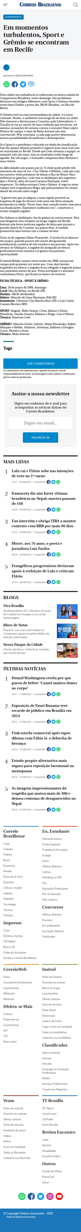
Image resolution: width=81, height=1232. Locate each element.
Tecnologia (9, 904)
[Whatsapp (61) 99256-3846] (22, 1197)
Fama (6, 976)
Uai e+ (46, 1182)
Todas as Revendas (14, 1152)
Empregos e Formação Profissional (55, 1071)
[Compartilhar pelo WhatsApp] (58, 483)
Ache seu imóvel (51, 976)
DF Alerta (48, 1108)
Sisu (44, 883)
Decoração (48, 1015)
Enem (45, 861)
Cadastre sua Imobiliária (56, 1037)
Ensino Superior (51, 844)
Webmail (8, 999)
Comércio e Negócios (54, 1089)
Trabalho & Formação (55, 849)
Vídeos (7, 1136)
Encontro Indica (51, 1156)
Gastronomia (11, 988)
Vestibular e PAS (52, 877)
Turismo (8, 910)
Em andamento (51, 925)
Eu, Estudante (55, 831)
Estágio (46, 855)
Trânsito (8, 915)
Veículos (47, 1063)
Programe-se (11, 1019)
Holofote (8, 898)
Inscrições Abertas (53, 931)
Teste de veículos (13, 1124)
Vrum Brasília (50, 1124)
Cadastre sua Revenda (16, 1158)
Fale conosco (49, 899)
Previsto (47, 920)
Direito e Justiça (13, 936)
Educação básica (52, 838)
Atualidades (49, 1150)
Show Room (49, 1010)
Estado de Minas (52, 1171)
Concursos (52, 907)
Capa (6, 843)
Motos (7, 1141)
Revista (46, 1145)
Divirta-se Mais (17, 1006)
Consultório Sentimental (17, 982)
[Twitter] (23, 86)
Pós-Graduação (51, 894)
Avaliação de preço (14, 1130)
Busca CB (9, 947)
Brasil (6, 860)
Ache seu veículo (13, 1108)
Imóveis (47, 1058)
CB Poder (47, 1119)
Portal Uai (48, 1176)
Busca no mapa (51, 988)
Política (7, 854)
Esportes (8, 882)
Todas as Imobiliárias (54, 1032)
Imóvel (49, 969)
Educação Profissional (55, 888)
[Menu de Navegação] (6, 5)
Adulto (46, 1078)
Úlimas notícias (51, 999)
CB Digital (9, 941)
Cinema (7, 1014)
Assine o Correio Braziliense (19, 958)
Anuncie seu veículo (15, 1113)
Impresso (12, 923)
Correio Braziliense (14, 833)
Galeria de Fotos (52, 1021)
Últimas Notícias (52, 866)
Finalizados (48, 936)
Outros (49, 1163)
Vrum (8, 1100)
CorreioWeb (15, 969)
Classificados (55, 1045)
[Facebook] (15, 86)
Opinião (7, 893)
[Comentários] (31, 86)
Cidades (8, 849)
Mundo (7, 871)
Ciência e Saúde (12, 887)
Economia (9, 865)
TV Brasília (52, 1100)
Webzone (9, 993)
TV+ (6, 1036)
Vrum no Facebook (14, 1147)
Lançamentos (50, 993)
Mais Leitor (10, 1041)
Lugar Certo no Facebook (57, 1026)
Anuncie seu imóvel (53, 982)
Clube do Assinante (14, 952)
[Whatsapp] (6, 86)
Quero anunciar (51, 1052)
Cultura (46, 872)
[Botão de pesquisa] (76, 5)
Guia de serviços (52, 1004)
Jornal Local (49, 1113)
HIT (5, 1030)
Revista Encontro (58, 1132)
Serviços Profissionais (55, 1083)
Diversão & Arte (13, 876)
